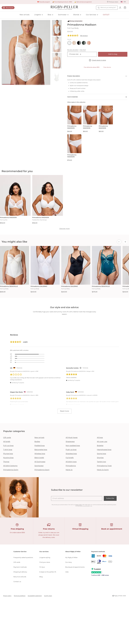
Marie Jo (69, 470)
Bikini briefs (39, 458)
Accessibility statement (35, 596)
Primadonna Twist (104, 466)
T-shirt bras (7, 450)
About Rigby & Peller (73, 551)
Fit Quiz (42, 567)
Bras (49, 15)
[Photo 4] (44, 84)
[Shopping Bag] (125, 7)
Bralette (100, 446)
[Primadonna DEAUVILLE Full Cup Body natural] (14, 265)
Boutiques (9, 8)
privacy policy (78, 504)
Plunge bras (8, 454)
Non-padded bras (73, 446)
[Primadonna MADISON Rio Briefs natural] (74, 115)
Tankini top (101, 462)
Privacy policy (7, 596)
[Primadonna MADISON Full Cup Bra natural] (15, 195)
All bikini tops (71, 462)
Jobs (67, 572)
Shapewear (70, 442)
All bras (100, 438)
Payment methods (20, 567)
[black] (79, 43)
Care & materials (72, 97)
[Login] (120, 7)
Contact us (17, 581)
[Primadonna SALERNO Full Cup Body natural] (45, 265)
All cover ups (102, 442)
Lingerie (37, 15)
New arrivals (24, 15)
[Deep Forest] (84, 43)
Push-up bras (71, 450)
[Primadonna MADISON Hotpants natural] (90, 115)
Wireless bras (39, 454)
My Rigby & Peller (71, 557)
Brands (76, 15)
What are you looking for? (108, 7)
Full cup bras (8, 446)
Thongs (6, 462)
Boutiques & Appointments (75, 567)
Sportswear (39, 466)
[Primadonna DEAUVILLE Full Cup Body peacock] (106, 265)
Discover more (64, 228)
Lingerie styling (44, 557)
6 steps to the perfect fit (47, 572)
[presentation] (119, 242)
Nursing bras (8, 458)
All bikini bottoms (10, 466)
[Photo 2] (20, 84)
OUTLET (106, 15)
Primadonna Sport (41, 470)
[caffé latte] (74, 43)
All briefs (6, 442)
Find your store (44, 562)
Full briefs (70, 458)
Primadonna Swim (10, 470)
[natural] (69, 43)
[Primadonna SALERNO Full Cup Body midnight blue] (75, 265)
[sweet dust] (89, 43)
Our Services (91, 15)
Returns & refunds (19, 577)
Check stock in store (99, 60)
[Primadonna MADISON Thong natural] (106, 115)
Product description (73, 76)
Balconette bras (40, 450)
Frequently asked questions (23, 557)
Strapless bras (71, 454)
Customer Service (19, 551)
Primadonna (71, 466)
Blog (41, 577)
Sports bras (101, 454)
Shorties (100, 458)
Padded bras (39, 446)
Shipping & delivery (20, 572)
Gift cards (7, 438)
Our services (44, 551)
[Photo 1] (8, 84)
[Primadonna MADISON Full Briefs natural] (74, 143)
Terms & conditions (19, 596)
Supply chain (48, 596)
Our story (68, 562)
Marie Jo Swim (103, 470)
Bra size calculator (72, 50)
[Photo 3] (32, 84)
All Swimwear (39, 462)
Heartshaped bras (104, 450)
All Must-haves (72, 438)
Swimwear (62, 15)
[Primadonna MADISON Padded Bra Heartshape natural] (47, 195)
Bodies (37, 442)
